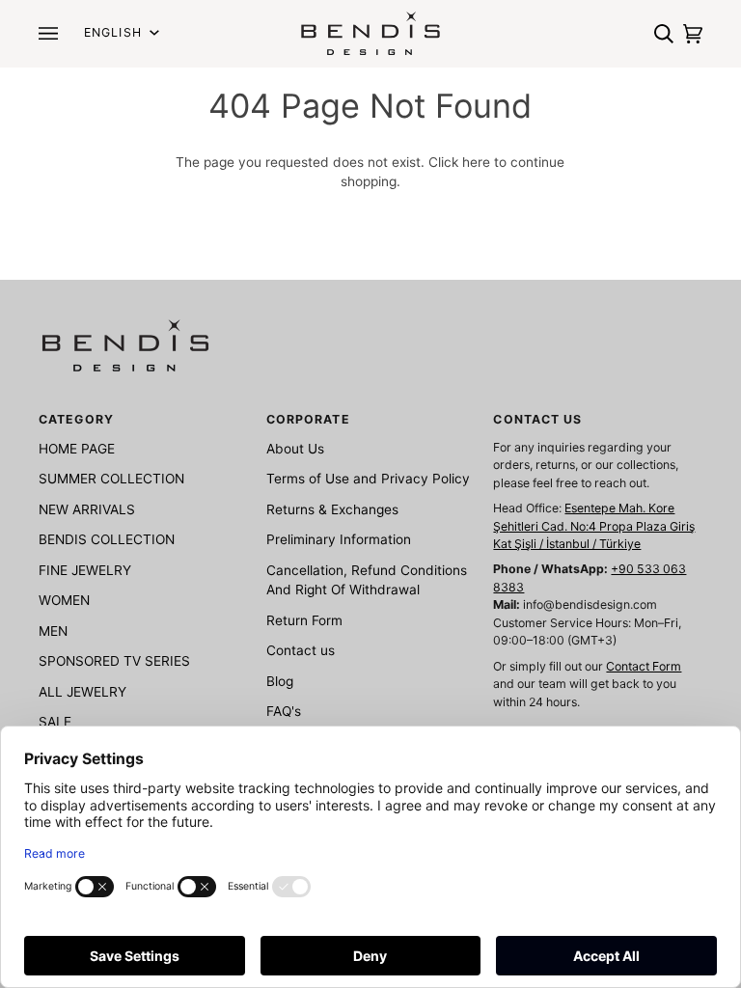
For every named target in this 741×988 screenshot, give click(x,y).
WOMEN (64, 600)
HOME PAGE (77, 448)
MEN (53, 631)
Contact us (300, 650)
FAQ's (283, 711)
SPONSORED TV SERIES (114, 661)
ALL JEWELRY (82, 692)
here (476, 162)
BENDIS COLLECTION (107, 539)
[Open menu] (53, 33)
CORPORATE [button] (308, 419)
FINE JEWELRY (85, 570)
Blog (279, 681)
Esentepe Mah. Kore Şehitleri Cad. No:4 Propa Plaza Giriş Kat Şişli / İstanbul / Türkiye (594, 526)
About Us (295, 448)
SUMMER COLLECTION (111, 478)
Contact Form (643, 666)
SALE (55, 721)
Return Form (304, 620)
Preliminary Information (338, 539)
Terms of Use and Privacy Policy (368, 478)
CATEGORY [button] (76, 419)
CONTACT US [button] (537, 419)
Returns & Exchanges (332, 509)
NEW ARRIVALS (87, 509)
